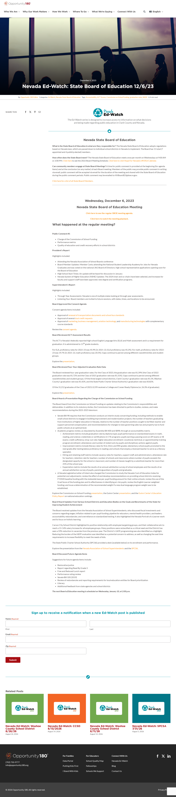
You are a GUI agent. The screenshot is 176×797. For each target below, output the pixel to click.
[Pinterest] (35, 112)
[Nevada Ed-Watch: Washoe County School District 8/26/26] (25, 695)
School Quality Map (95, 761)
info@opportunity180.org (17, 765)
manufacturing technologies (132, 321)
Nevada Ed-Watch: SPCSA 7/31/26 (149, 727)
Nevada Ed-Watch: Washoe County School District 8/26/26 (23, 729)
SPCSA (135, 548)
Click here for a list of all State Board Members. (72, 181)
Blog (114, 766)
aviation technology (107, 321)
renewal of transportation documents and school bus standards (96, 315)
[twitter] (163, 756)
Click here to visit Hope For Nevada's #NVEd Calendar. (133, 160)
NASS (145, 97)
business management (88, 321)
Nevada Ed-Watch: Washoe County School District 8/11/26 (107, 729)
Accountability (91, 97)
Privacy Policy (164, 789)
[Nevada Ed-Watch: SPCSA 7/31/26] (151, 695)
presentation (68, 361)
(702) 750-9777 (13, 762)
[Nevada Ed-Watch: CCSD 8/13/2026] (67, 695)
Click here (67, 160)
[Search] (144, 12)
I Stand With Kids (70, 771)
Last (91, 629)
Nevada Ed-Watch (120, 761)
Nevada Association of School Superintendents (103, 548)
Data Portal (68, 761)
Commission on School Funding (118, 97)
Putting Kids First (70, 766)
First (8, 629)
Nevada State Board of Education (68, 97)
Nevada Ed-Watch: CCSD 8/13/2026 (64, 727)
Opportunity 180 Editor (29, 97)
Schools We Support (95, 771)
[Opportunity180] (17, 2)
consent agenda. (69, 329)
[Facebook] (25, 112)
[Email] (39, 112)
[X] (30, 112)
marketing (72, 321)
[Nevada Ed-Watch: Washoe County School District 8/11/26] (109, 695)
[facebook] (157, 756)
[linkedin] (168, 756)
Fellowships (91, 766)
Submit (13, 659)
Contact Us (117, 771)
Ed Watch (51, 97)
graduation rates (136, 97)
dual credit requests (84, 318)
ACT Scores (101, 97)
